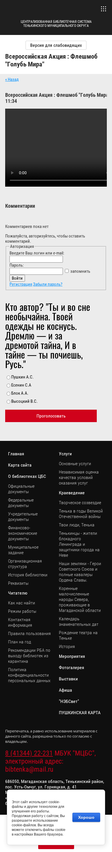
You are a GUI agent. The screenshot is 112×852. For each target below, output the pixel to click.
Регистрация (20, 284)
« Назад (12, 79)
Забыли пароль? (47, 284)
